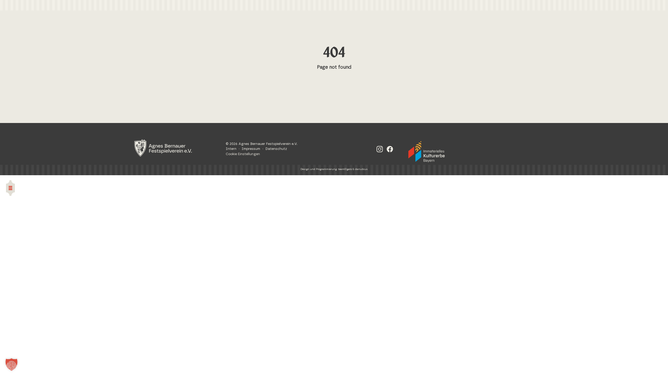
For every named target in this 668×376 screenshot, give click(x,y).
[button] (11, 364)
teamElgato (345, 169)
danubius (361, 169)
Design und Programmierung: (319, 169)
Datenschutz (276, 149)
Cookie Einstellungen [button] (243, 154)
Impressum (251, 149)
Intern (231, 149)
